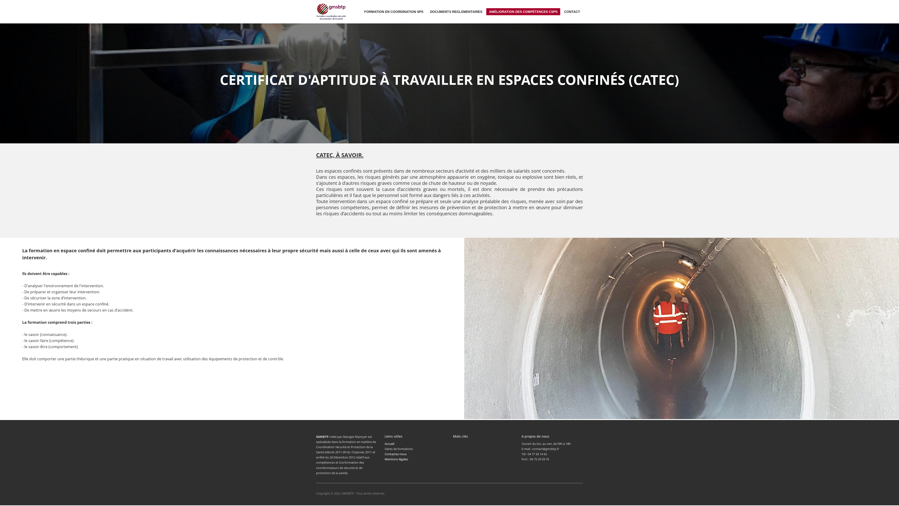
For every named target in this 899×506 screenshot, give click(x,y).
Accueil (389, 444)
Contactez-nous (396, 454)
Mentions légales (396, 459)
